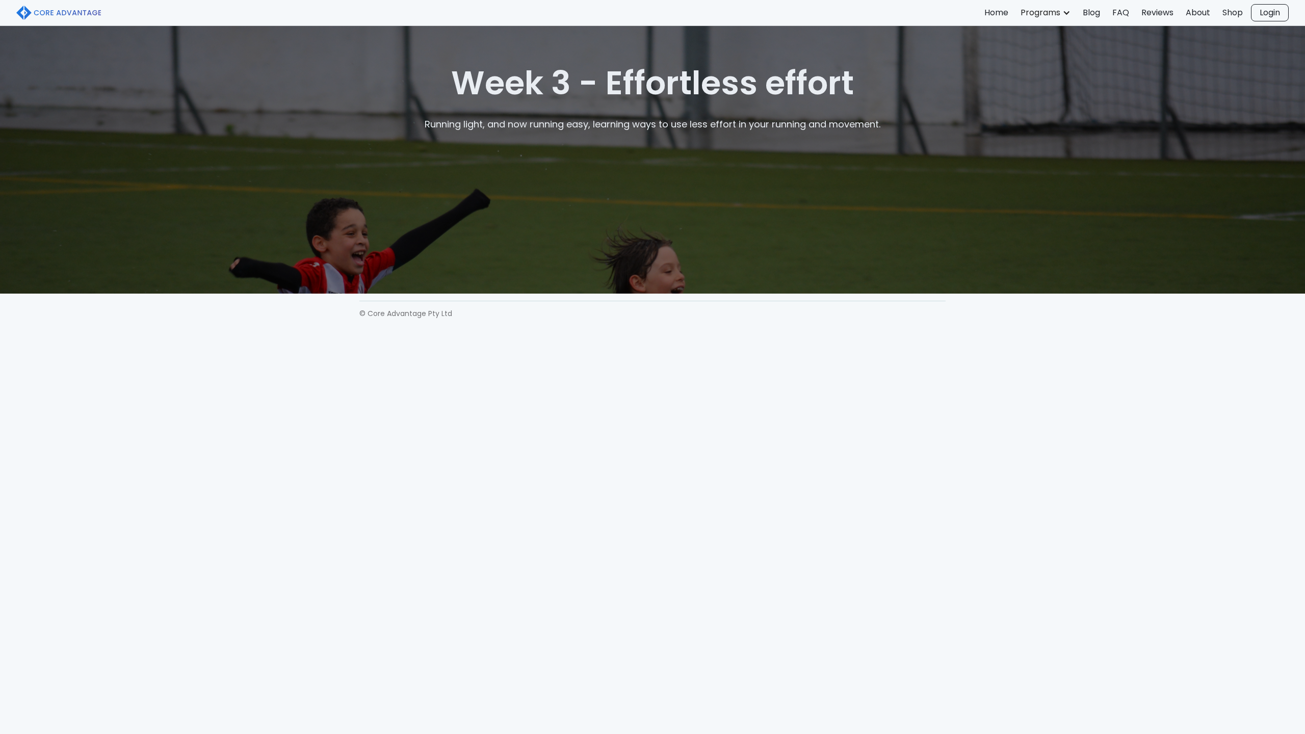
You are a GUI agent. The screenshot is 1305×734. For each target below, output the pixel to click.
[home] (58, 13)
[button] (1046, 13)
